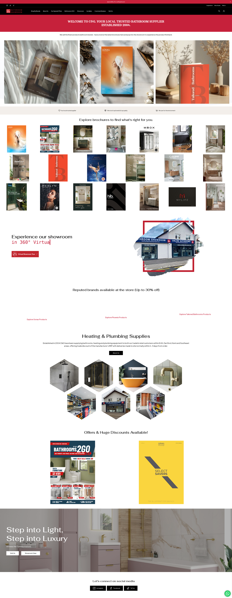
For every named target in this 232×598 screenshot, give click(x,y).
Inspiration (210, 5)
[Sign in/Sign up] (224, 11)
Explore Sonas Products (37, 319)
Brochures (217, 5)
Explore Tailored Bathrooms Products (195, 314)
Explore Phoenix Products (116, 317)
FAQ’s (224, 5)
